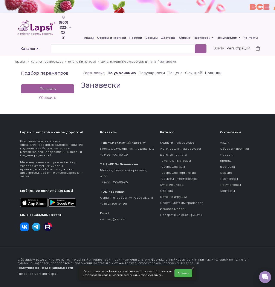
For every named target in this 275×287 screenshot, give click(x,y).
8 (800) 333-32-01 (63, 27)
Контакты (251, 37)
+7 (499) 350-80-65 (114, 182)
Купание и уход (171, 184)
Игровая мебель (173, 208)
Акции (89, 37)
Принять (183, 273)
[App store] (34, 202)
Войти (219, 48)
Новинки (213, 73)
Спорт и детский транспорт (181, 202)
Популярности (152, 73)
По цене (175, 73)
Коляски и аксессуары (177, 142)
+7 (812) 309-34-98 (113, 203)
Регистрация (238, 48)
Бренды (151, 37)
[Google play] (62, 202)
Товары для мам (172, 166)
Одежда (166, 190)
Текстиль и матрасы (175, 160)
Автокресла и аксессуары (180, 148)
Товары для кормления (178, 172)
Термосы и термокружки (179, 178)
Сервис (184, 37)
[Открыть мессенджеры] (265, 277)
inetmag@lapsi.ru (113, 219)
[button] (255, 49)
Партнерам (202, 37)
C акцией (194, 73)
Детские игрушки (173, 196)
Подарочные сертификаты (181, 214)
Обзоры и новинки (111, 37)
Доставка (168, 37)
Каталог (28, 49)
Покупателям (227, 37)
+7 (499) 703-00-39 (114, 154)
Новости (135, 37)
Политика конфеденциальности (45, 267)
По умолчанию (122, 73)
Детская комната (173, 154)
